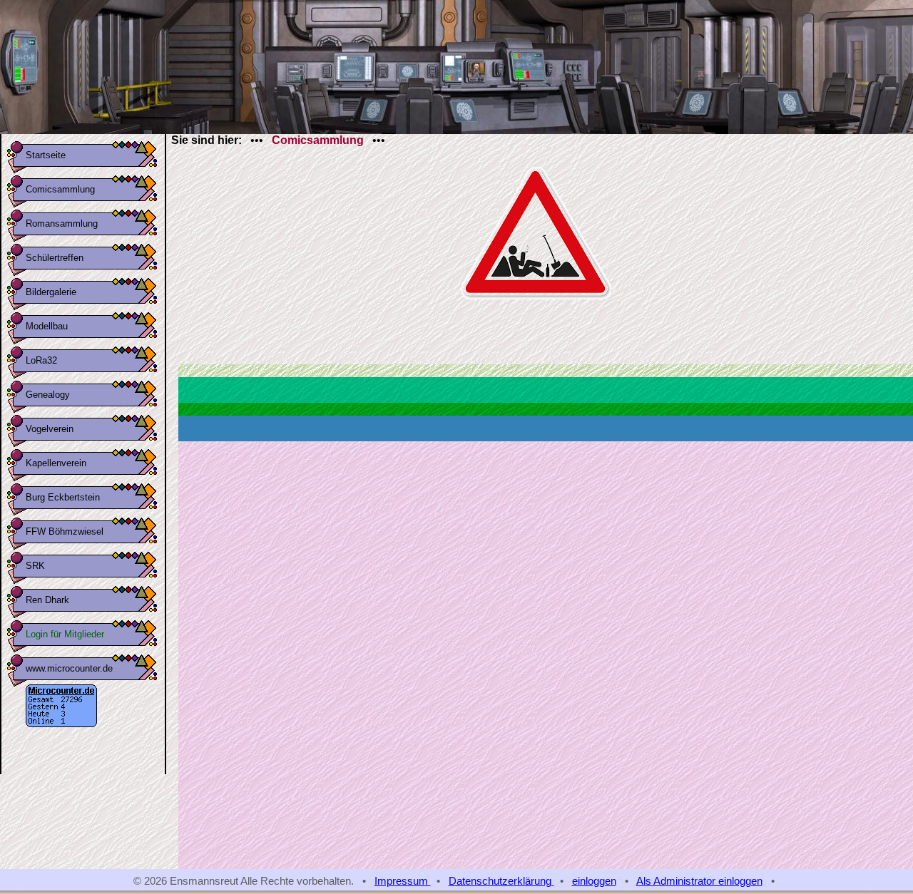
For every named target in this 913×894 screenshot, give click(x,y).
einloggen (594, 881)
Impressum (402, 881)
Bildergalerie (51, 292)
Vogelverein (49, 428)
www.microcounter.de (69, 668)
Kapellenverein (56, 463)
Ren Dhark (47, 600)
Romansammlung (62, 223)
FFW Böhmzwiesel (64, 531)
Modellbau (47, 326)
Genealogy (48, 394)
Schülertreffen (54, 257)
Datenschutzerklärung (501, 881)
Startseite (46, 155)
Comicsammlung (60, 189)
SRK (35, 565)
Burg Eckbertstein (63, 497)
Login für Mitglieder (65, 634)
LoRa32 (41, 360)
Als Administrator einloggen (699, 881)
